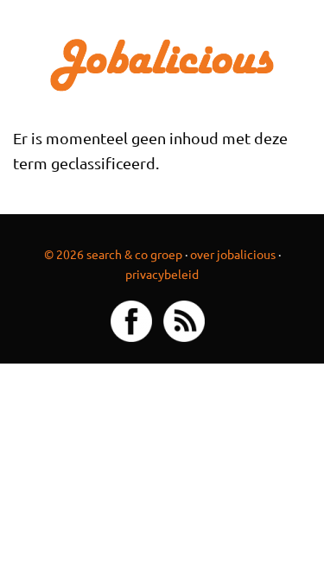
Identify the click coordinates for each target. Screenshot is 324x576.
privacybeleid (162, 274)
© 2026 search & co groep (113, 254)
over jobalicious (233, 254)
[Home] (162, 63)
